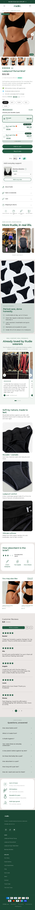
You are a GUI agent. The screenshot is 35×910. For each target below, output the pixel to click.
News (5, 876)
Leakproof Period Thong (10, 838)
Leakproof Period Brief (10, 842)
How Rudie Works (8, 865)
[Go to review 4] (20, 400)
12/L (26, 102)
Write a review (13, 627)
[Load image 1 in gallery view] (5, 61)
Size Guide (7, 872)
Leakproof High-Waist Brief (11, 845)
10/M (19, 102)
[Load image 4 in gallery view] (30, 61)
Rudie (8, 904)
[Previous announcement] (4, 2)
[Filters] (27, 627)
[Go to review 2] (17, 400)
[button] (4, 6)
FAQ (5, 869)
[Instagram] (5, 829)
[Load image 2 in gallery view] (13, 61)
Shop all (30, 578)
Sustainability (7, 861)
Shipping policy (18, 906)
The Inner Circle (8, 887)
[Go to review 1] (15, 400)
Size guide (31, 109)
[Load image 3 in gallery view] (22, 61)
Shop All (7, 10)
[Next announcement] (31, 2)
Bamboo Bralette (18, 169)
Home (3, 10)
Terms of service (28, 904)
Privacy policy (21, 904)
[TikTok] (10, 829)
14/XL (5, 106)
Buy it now (17, 151)
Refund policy (13, 904)
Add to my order (17, 179)
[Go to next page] (22, 711)
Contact (6, 880)
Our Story (6, 858)
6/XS (5, 102)
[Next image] (32, 34)
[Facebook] (14, 829)
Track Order (7, 884)
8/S (12, 102)
